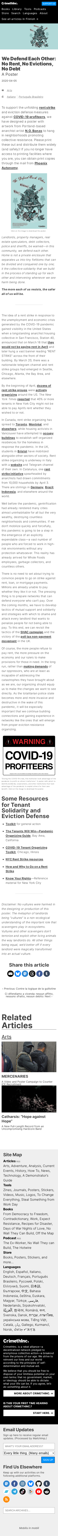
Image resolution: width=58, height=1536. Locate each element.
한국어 (19, 1310)
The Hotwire (22, 1248)
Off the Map (45, 1233)
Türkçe (21, 1301)
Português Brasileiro (31, 96)
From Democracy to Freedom (25, 1214)
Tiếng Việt (38, 1320)
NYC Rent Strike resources (24, 859)
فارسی (33, 1301)
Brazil (49, 487)
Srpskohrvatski (33, 1305)
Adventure (19, 1166)
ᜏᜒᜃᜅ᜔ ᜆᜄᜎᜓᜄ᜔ (24, 1329)
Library (17, 9)
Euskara (38, 1296)
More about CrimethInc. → (33, 1393)
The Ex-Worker (14, 1243)
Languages (30, 13)
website (16, 464)
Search (15, 13)
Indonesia (9, 491)
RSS (18, 1161)
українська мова (16, 1320)
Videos (8, 1195)
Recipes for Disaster (37, 1224)
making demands (36, 666)
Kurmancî (42, 1325)
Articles (9, 1161)
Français (24, 1277)
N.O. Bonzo (33, 131)
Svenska (9, 1315)
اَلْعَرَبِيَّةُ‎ (7, 1310)
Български (11, 1291)
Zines (7, 1190)
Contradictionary (15, 1219)
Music (19, 1195)
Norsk (7, 1329)
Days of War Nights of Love (24, 1228)
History (20, 1171)
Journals (19, 1190)
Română (31, 1310)
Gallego (27, 1325)
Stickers (47, 1190)
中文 (24, 1291)
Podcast (9, 1238)
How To (33, 1171)
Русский (25, 1281)
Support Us (49, 3)
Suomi (24, 1286)
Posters (33, 1190)
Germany (37, 487)
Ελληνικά (10, 1286)
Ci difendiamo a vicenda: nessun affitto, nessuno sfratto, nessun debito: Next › (29, 995)
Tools (27, 9)
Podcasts (40, 9)
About (44, 13)
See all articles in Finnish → (20, 19)
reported (23, 399)
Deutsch (9, 1277)
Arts (9, 90)
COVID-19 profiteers (29, 117)
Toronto (21, 424)
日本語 (35, 1286)
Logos (30, 1195)
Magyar (8, 1301)
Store (5, 13)
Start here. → (43, 1413)
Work (34, 1219)
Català (8, 1325)
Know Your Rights (18, 878)
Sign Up (48, 1460)
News (45, 1171)
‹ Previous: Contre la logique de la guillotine (29, 988)
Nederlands (12, 1305)
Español (22, 1272)
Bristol (22, 451)
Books (6, 9)
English (8, 1272)
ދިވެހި (17, 1325)
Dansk (22, 1315)
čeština (25, 1296)
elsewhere (9, 428)
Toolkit (11, 824)
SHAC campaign (31, 632)
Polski (38, 1281)
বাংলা (42, 1310)
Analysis (35, 1166)
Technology (12, 1175)
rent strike (47, 107)
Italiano (11, 96)
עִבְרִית (33, 1315)
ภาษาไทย (46, 1315)
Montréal (35, 424)
